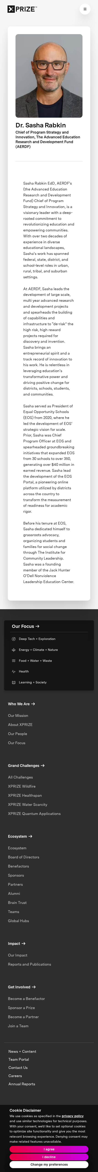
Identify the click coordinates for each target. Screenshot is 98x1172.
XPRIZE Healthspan (25, 795)
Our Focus (16, 743)
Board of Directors (23, 857)
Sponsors (16, 875)
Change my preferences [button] (49, 1164)
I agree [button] (49, 1149)
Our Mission (18, 715)
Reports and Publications (29, 964)
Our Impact (17, 955)
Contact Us (18, 1067)
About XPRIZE (20, 725)
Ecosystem (17, 848)
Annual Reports (21, 1084)
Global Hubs (18, 921)
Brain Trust (17, 903)
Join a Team (18, 1026)
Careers (15, 1076)
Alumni (14, 893)
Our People (17, 734)
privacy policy (73, 1116)
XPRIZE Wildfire (22, 786)
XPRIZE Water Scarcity (27, 804)
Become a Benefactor (26, 999)
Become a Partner (23, 1017)
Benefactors (18, 866)
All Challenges (20, 777)
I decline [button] (49, 1157)
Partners (15, 884)
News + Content (22, 1051)
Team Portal (18, 1059)
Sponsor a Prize (21, 1008)
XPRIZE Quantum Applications (34, 814)
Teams (13, 912)
